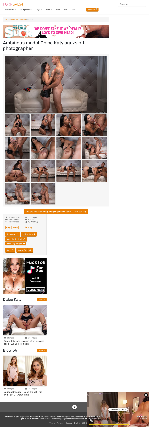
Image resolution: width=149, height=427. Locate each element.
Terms (52, 423)
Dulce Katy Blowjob (14, 244)
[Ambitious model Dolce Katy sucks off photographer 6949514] (43, 125)
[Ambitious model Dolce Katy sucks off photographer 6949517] (17, 148)
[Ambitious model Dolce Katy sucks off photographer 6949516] (94, 125)
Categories (25, 9)
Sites (48, 9)
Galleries (14, 19)
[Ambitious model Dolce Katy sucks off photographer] (56, 84)
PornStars (9, 9)
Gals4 (13, 4)
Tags (38, 9)
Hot (65, 9)
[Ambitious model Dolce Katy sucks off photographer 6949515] (68, 125)
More (41, 300)
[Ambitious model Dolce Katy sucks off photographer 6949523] (68, 171)
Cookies (68, 423)
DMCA (77, 423)
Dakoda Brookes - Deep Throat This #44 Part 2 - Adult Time (23, 393)
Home (7, 19)
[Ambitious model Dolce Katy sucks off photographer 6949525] (17, 193)
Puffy (30, 227)
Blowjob (23, 19)
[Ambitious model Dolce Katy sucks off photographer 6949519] (68, 148)
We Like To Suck (14, 239)
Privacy (60, 423)
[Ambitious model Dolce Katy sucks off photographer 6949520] (94, 148)
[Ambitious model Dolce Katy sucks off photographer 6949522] (43, 171)
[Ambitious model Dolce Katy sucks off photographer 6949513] (17, 125)
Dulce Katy (28, 234)
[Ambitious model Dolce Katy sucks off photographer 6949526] (43, 193)
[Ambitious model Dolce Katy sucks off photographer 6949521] (17, 171)
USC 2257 (86, 423)
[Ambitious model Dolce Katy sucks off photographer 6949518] (43, 148)
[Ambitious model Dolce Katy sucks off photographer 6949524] (94, 171)
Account (91, 9)
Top (73, 9)
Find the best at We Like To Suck (54, 211)
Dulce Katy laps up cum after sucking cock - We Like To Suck (24, 342)
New (58, 9)
